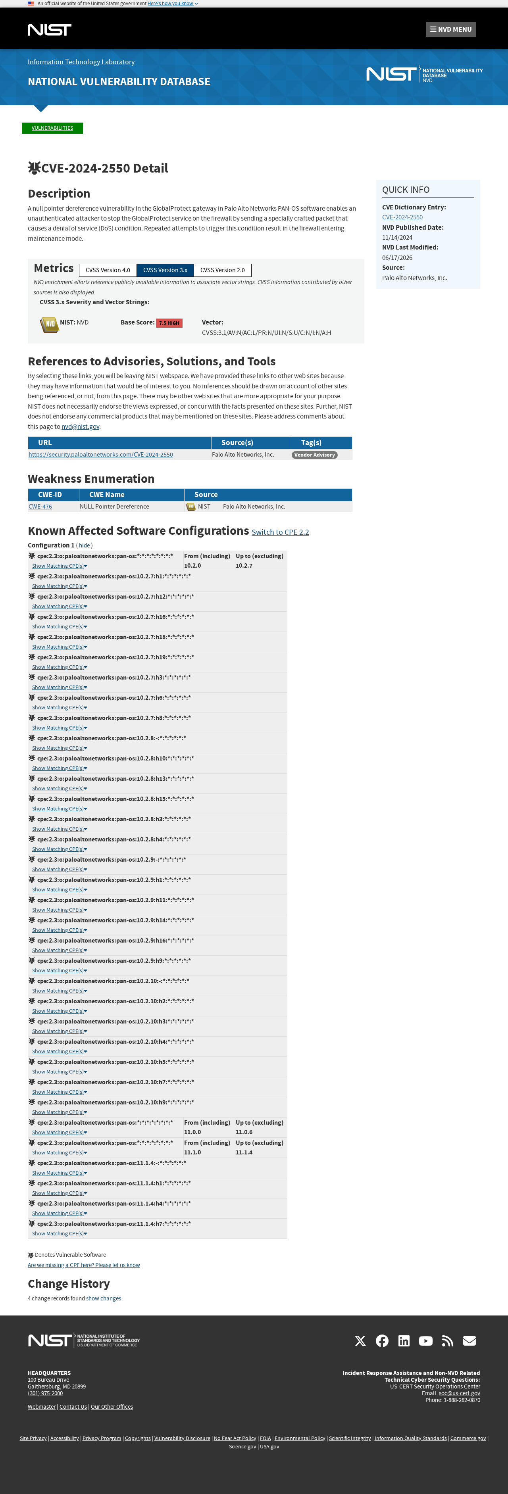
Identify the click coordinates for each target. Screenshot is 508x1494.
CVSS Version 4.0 (108, 270)
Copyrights (138, 1438)
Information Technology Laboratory (81, 62)
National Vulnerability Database (119, 81)
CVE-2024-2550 (402, 217)
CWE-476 (40, 507)
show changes (103, 1298)
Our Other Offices (112, 1407)
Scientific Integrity (350, 1438)
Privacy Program (102, 1438)
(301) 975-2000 (45, 1393)
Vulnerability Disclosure (182, 1438)
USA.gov (269, 1446)
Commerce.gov (468, 1438)
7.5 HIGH (169, 322)
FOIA (265, 1438)
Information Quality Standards (411, 1438)
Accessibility (64, 1438)
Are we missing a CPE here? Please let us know (84, 1265)
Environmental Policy (300, 1438)
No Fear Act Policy (235, 1438)
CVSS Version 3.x (165, 270)
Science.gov (242, 1446)
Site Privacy (33, 1438)
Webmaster (42, 1407)
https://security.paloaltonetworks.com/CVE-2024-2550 (101, 455)
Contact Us (73, 1407)
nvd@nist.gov (80, 426)
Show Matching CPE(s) (58, 566)
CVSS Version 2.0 (222, 270)
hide (84, 545)
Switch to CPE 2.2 (280, 532)
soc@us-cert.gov (459, 1393)
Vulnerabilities (52, 128)
